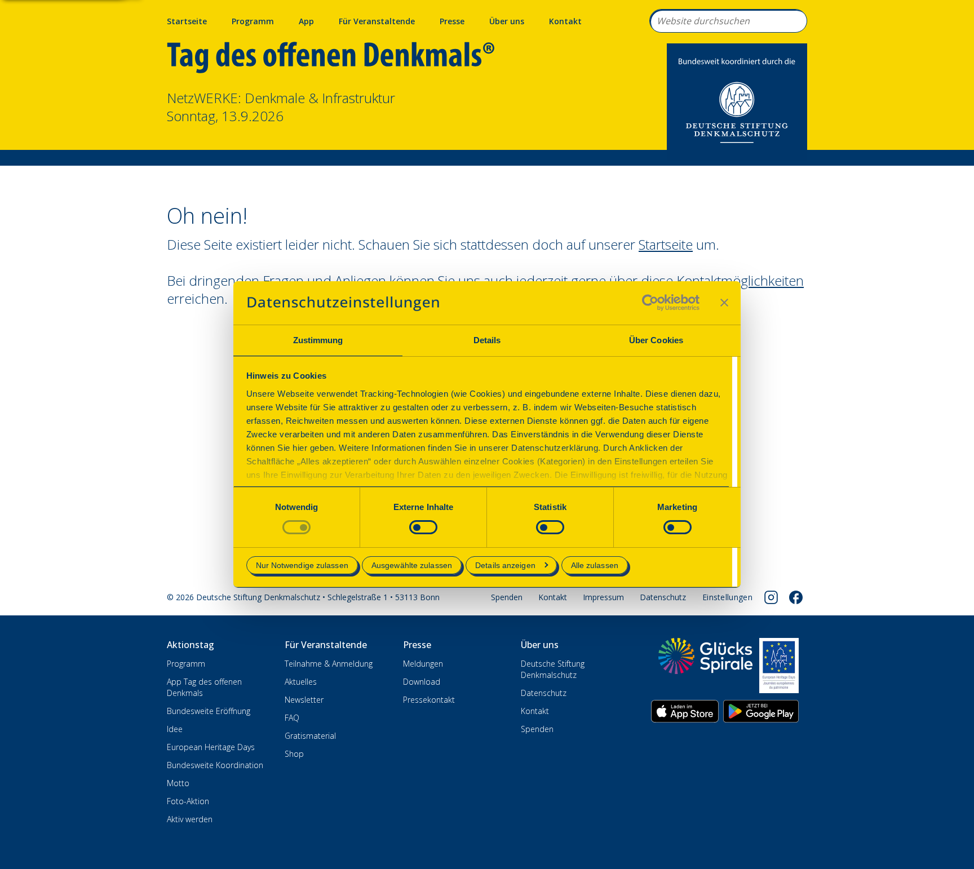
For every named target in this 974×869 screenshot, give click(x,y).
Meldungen (423, 663)
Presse (452, 21)
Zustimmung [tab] (318, 340)
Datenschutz (663, 597)
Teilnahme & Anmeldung (329, 663)
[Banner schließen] (724, 303)
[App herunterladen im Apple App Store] (685, 711)
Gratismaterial (310, 735)
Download (421, 681)
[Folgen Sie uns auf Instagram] (771, 597)
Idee (175, 729)
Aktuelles (301, 681)
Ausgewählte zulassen (411, 565)
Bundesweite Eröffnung (208, 711)
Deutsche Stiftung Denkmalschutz (553, 669)
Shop (294, 753)
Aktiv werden (189, 819)
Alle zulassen (594, 565)
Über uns (506, 21)
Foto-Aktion (188, 801)
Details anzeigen (505, 565)
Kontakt (565, 21)
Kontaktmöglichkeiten (740, 280)
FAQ (292, 717)
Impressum (603, 597)
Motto (178, 783)
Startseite (187, 21)
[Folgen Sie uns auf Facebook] (796, 597)
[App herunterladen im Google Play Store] (761, 711)
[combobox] (728, 21)
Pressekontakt (429, 699)
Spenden (507, 597)
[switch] (423, 527)
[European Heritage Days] (779, 665)
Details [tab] (487, 340)
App (306, 21)
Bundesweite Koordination (215, 765)
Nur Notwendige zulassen (302, 565)
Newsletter (304, 699)
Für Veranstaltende (377, 21)
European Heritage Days (211, 747)
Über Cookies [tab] (656, 340)
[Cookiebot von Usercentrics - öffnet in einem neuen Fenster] (650, 302)
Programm (253, 21)
